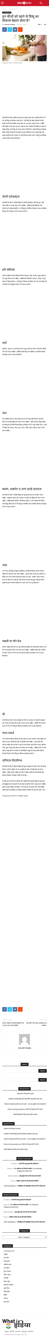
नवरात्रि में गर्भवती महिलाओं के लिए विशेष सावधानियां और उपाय (25, 1099)
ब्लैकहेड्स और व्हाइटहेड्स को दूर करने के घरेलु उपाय (31, 1186)
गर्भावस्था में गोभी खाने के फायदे (25, 1094)
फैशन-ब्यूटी (7, 1281)
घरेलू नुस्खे (7, 1261)
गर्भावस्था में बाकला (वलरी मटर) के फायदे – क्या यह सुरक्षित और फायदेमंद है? (25, 1104)
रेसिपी (5, 1295)
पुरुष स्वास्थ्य (7, 1271)
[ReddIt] (20, 29)
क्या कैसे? (6, 1258)
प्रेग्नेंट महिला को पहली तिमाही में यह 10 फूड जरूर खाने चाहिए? (13, 1024)
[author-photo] (24, 1045)
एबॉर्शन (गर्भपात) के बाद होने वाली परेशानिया (27, 1181)
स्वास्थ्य (6, 1298)
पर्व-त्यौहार (6, 1268)
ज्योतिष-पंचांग (7, 1264)
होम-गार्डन (6, 1302)
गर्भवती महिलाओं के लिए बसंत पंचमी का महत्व (25, 1114)
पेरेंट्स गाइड (7, 1274)
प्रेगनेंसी (6, 1278)
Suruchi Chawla (9, 24)
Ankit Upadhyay (9, 1186)
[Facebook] (4, 29)
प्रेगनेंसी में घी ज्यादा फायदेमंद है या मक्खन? (36, 1024)
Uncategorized (13, 9)
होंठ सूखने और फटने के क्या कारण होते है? (30, 1176)
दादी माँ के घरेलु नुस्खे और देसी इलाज (28, 1164)
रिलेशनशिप (7, 1291)
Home (4, 9)
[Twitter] (10, 29)
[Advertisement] (24, 91)
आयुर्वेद (6, 1254)
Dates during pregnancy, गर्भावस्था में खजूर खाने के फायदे (25, 1109)
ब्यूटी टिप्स (6, 1288)
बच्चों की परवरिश (8, 1285)
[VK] (15, 29)
